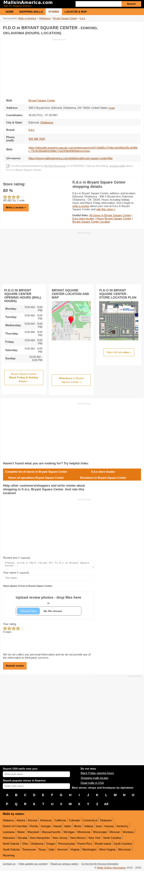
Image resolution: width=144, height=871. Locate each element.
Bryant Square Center (41, 100)
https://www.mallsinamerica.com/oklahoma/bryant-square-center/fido (70, 158)
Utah (51, 849)
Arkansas (46, 820)
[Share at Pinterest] (137, 27)
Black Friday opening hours (97, 773)
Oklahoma (37, 843)
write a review (80, 206)
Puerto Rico (84, 843)
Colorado (74, 820)
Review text (16, 557)
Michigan (69, 832)
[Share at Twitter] (130, 27)
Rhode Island (103, 843)
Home (10, 11)
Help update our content (33, 863)
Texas (42, 849)
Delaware (106, 820)
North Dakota (11, 843)
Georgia (45, 826)
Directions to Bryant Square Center (103, 477)
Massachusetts (51, 832)
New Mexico (78, 837)
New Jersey (60, 837)
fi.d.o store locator (83, 218)
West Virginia (107, 849)
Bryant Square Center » (23, 377)
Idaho (67, 826)
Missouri (115, 832)
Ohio (25, 843)
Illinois (77, 826)
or (48, 600)
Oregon (50, 843)
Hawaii (57, 826)
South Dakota (11, 849)
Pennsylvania (66, 843)
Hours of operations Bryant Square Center (36, 477)
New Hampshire (40, 837)
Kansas (109, 826)
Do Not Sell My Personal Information (100, 864)
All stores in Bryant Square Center (110, 215)
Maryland (33, 832)
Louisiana (8, 832)
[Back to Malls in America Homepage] (37, 4)
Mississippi (100, 832)
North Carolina (112, 837)
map (111, 108)
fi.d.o (31, 129)
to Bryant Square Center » (71, 380)
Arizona (32, 820)
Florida (34, 826)
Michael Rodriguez (55, 166)
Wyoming (8, 855)
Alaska (20, 820)
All (106, 804)
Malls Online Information (111, 867)
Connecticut (90, 820)
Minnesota (83, 832)
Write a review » (16, 207)
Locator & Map (76, 11)
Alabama (8, 820)
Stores (53, 11)
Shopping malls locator (94, 778)
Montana (128, 832)
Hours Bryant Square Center (113, 218)
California (60, 820)
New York (94, 837)
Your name (16, 572)
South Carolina (123, 843)
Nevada (22, 837)
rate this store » (105, 209)
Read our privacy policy (64, 863)
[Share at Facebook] (122, 27)
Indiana (88, 826)
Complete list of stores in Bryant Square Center (36, 471)
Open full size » (118, 352)
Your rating (9, 624)
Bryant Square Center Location (91, 221)
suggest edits (117, 166)
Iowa (99, 826)
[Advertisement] (34, 67)
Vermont (62, 849)
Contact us (9, 863)
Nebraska (9, 837)
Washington (89, 849)
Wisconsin (124, 849)
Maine (21, 832)
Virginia (74, 849)
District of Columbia (15, 826)
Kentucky (122, 826)
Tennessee (29, 849)
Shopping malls (31, 11)
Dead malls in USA (92, 782)
